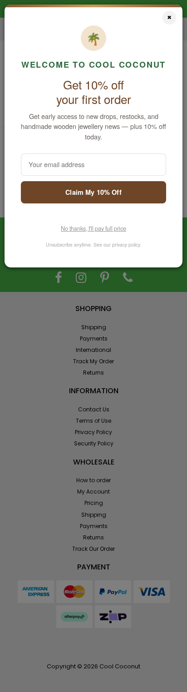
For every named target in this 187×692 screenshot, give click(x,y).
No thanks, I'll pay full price (93, 228)
